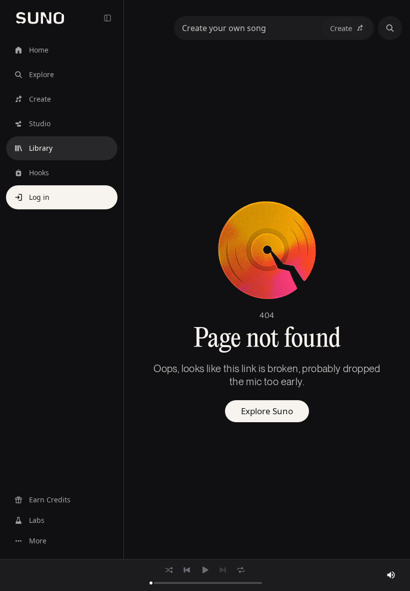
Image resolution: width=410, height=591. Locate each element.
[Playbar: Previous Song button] (187, 570)
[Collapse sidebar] (108, 18)
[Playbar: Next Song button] (223, 570)
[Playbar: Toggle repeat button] (241, 570)
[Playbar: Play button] (205, 570)
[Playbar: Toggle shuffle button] (169, 570)
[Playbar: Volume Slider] (391, 575)
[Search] (390, 28)
